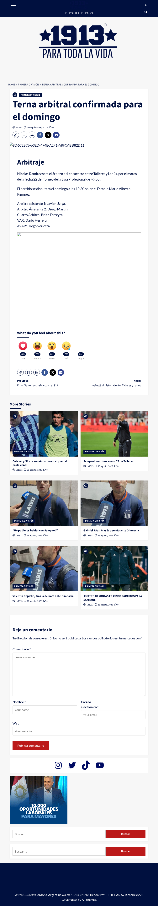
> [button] (146, 5)
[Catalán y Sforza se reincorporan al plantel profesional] (44, 434)
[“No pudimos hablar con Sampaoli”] (44, 503)
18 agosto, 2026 (34, 535)
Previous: (37, 383)
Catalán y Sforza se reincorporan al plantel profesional (40, 463)
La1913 (19, 470)
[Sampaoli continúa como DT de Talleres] (115, 434)
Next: (116, 383)
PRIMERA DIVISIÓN (30, 95)
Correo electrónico (89, 704)
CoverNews (69, 899)
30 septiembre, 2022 (37, 127)
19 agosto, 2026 (105, 466)
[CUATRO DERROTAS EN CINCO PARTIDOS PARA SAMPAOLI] (115, 568)
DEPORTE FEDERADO (79, 13)
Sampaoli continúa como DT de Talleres (108, 461)
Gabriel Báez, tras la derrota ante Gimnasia (111, 531)
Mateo (19, 127)
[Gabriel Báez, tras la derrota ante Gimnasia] (115, 503)
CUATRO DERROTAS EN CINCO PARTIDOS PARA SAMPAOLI (112, 598)
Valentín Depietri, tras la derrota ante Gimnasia (43, 596)
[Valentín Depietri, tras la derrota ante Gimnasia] (44, 568)
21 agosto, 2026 (34, 470)
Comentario (22, 649)
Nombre (19, 702)
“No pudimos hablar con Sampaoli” (35, 531)
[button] (13, 5)
